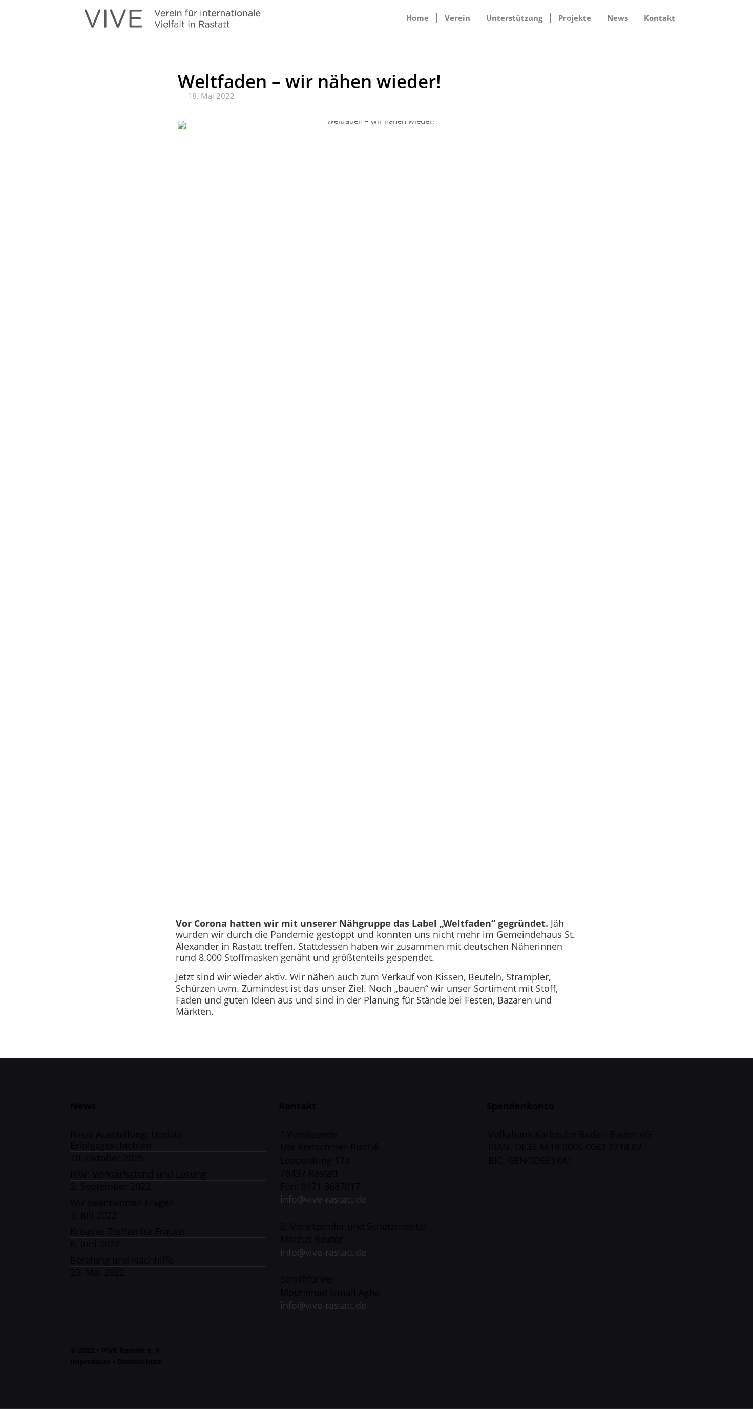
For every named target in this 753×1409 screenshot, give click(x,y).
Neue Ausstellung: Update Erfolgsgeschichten (126, 1140)
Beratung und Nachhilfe (121, 1260)
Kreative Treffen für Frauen (127, 1231)
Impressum (90, 1362)
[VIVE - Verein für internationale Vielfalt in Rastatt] (172, 18)
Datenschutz (139, 1362)
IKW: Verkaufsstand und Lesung (138, 1174)
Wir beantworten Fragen (122, 1203)
